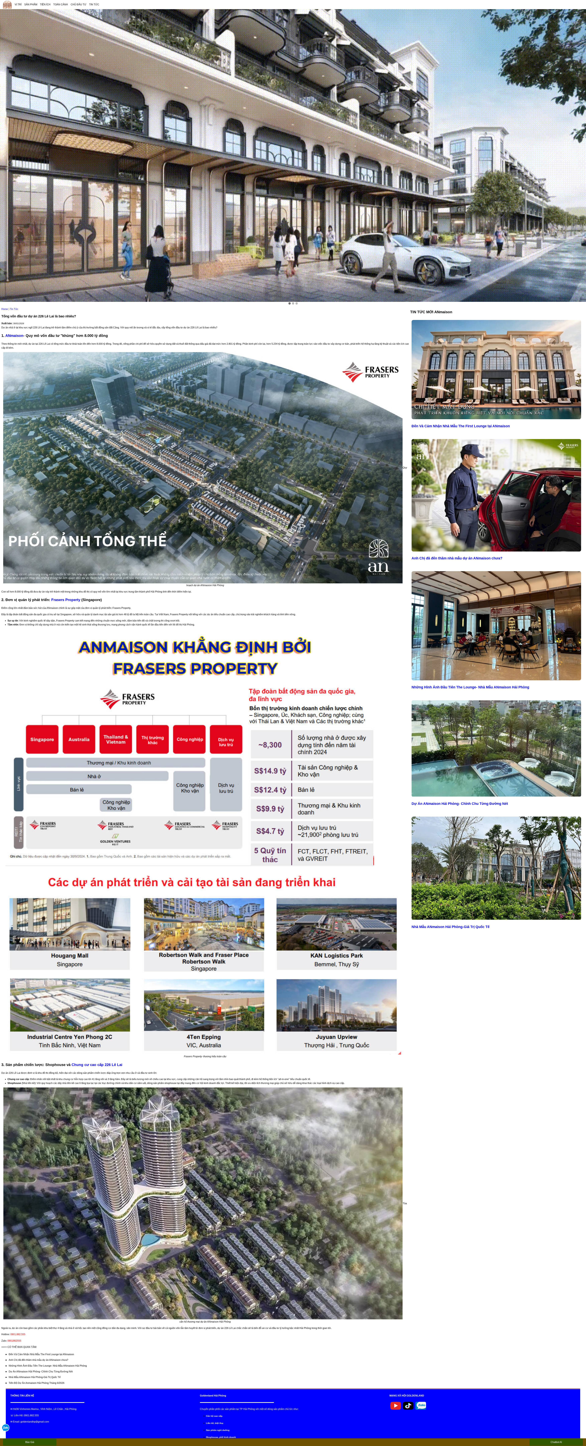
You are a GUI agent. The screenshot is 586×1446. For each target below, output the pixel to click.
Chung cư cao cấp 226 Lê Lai (97, 1065)
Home (4, 309)
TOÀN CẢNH (60, 4)
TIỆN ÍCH (45, 4)
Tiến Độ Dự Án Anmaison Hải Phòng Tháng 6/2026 (36, 1383)
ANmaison (14, 336)
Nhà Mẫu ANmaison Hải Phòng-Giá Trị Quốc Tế (35, 1377)
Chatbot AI (556, 1442)
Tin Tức (14, 309)
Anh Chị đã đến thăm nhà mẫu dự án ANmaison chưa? (38, 1360)
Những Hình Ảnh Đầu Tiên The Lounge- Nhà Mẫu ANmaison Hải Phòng (48, 1365)
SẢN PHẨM (30, 4)
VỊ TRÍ (18, 4)
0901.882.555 (17, 1334)
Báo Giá (29, 1442)
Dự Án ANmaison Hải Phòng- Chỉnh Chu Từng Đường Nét (41, 1371)
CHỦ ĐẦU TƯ (78, 4)
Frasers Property (65, 600)
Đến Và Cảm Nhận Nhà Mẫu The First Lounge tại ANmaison (41, 1354)
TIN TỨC (94, 4)
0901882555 (14, 1340)
